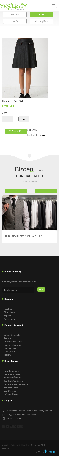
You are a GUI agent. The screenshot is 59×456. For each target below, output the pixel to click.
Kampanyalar (10, 348)
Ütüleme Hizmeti (11, 394)
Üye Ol (15, 21)
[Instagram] (11, 425)
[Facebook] (4, 425)
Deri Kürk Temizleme (13, 381)
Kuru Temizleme (11, 371)
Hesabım (15, 14)
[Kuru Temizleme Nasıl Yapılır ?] (29, 212)
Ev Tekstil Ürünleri (12, 378)
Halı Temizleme (11, 388)
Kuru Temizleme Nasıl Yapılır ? (23, 236)
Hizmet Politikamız (12, 345)
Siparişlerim (9, 312)
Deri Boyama (10, 391)
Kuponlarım (9, 319)
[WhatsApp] (15, 425)
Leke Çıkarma (10, 351)
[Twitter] (8, 425)
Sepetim (7, 315)
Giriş (41, 14)
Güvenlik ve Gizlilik (13, 341)
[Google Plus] (22, 425)
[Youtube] (18, 425)
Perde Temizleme (12, 374)
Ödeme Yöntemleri (12, 335)
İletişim (7, 355)
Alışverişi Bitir (41, 21)
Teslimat (8, 338)
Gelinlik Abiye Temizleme (16, 384)
